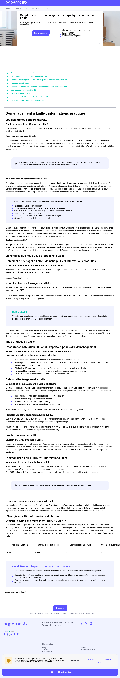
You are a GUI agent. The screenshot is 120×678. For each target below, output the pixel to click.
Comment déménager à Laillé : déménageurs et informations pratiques (39, 80)
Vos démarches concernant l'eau (24, 73)
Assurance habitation (88, 650)
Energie (44, 648)
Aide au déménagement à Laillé (23, 90)
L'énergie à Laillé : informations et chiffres (28, 100)
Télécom (45, 650)
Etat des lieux (85, 648)
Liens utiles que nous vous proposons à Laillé (29, 76)
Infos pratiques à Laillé (20, 83)
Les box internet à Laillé (20, 93)
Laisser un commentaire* (15, 592)
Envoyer (60, 608)
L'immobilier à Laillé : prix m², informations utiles (30, 97)
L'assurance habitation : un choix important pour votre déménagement (39, 86)
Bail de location (47, 651)
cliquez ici (90, 613)
